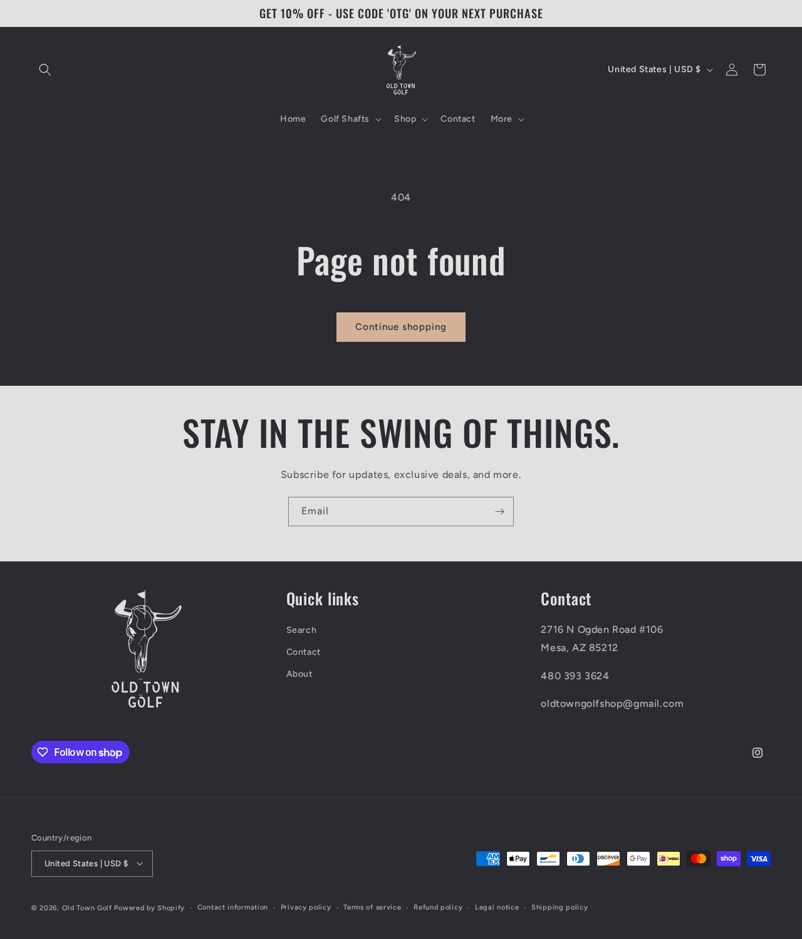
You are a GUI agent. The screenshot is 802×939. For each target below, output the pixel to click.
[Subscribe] (499, 511)
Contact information (232, 907)
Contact (303, 652)
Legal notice (497, 907)
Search (301, 629)
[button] (45, 69)
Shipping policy (559, 907)
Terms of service (372, 907)
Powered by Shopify (149, 907)
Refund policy (438, 907)
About (299, 674)
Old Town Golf (87, 907)
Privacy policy (306, 907)
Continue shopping (401, 326)
